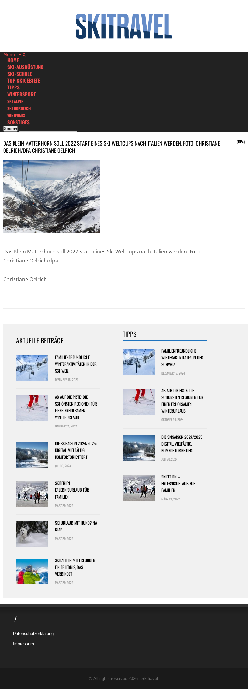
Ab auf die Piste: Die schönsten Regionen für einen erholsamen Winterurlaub (76, 407)
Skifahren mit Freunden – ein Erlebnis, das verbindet (76, 567)
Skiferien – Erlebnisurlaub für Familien (72, 490)
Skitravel (149, 678)
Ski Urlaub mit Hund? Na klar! (76, 526)
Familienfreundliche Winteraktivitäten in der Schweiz (76, 364)
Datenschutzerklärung (33, 633)
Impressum (23, 644)
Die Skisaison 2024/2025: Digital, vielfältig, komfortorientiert (76, 450)
